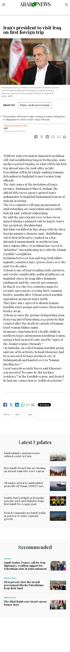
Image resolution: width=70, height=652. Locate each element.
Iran (17, 415)
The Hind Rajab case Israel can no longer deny (25, 603)
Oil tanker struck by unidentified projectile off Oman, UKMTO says (23, 484)
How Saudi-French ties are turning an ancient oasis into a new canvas (25, 469)
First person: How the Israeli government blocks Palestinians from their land (24, 585)
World (7, 559)
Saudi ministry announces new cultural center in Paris (22, 454)
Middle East (10, 578)
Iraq (30, 415)
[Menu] (3, 4)
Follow (45, 404)
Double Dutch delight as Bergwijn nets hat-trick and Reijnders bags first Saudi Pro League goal (24, 501)
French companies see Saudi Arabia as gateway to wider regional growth (25, 516)
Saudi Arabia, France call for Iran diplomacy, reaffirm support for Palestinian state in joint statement (25, 565)
